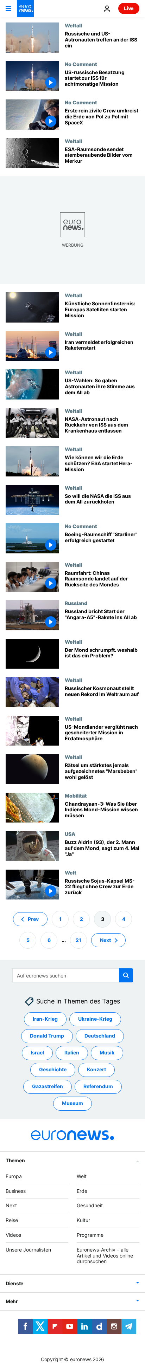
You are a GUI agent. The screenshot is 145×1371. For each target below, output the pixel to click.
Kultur (83, 1220)
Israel (37, 1052)
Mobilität (76, 795)
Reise (12, 1220)
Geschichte (53, 1069)
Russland (76, 603)
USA (70, 834)
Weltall (73, 25)
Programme (90, 1235)
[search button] (126, 975)
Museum (72, 1103)
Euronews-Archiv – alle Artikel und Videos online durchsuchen (105, 1256)
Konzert (96, 1069)
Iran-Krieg (45, 1019)
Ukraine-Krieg (95, 1019)
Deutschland (99, 1036)
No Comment (81, 64)
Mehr (12, 1301)
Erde (82, 1191)
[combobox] (72, 975)
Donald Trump (47, 1036)
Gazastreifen (47, 1086)
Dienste (14, 1283)
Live (129, 8)
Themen (15, 1160)
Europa (14, 1176)
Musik (107, 1052)
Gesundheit (90, 1205)
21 (78, 940)
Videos (13, 1235)
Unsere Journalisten (28, 1250)
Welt (70, 872)
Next (105, 940)
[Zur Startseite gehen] (25, 8)
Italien (71, 1052)
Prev (33, 919)
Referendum (98, 1086)
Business (16, 1191)
